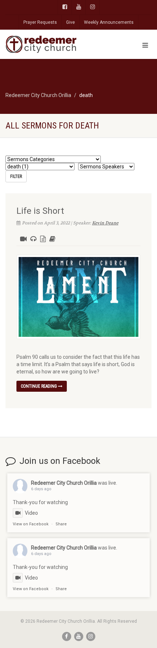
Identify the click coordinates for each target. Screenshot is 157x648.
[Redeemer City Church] (52, 44)
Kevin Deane (105, 223)
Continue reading (39, 386)
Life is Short (40, 211)
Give (70, 22)
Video (31, 513)
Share (61, 524)
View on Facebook (31, 524)
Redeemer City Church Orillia (64, 483)
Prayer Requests (40, 22)
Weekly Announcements (109, 22)
